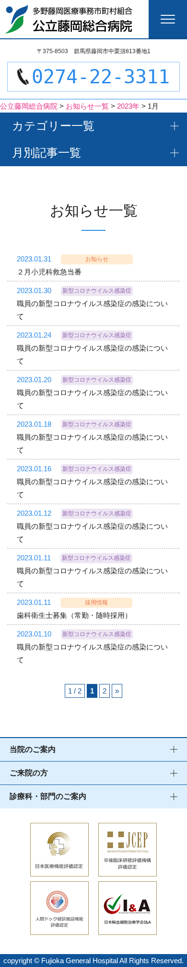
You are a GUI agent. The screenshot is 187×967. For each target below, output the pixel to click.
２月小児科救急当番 (49, 272)
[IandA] (127, 928)
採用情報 (96, 602)
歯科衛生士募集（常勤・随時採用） (74, 615)
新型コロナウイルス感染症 (96, 290)
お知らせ (96, 259)
